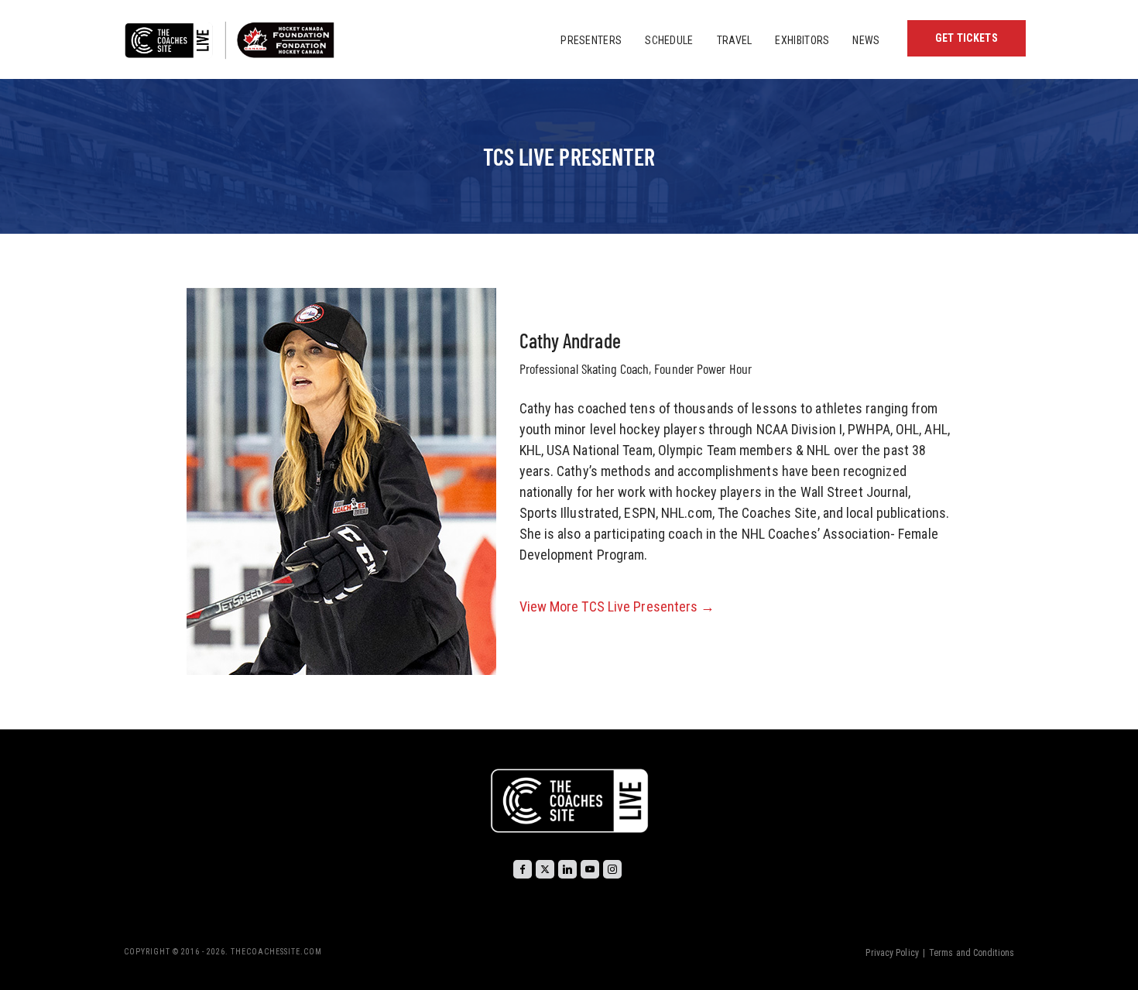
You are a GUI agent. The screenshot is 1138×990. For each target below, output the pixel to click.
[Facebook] (522, 869)
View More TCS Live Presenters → (617, 606)
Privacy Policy (891, 952)
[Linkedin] (567, 869)
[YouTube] (590, 869)
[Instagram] (612, 869)
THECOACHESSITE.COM (276, 951)
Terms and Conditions (971, 952)
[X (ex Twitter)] (545, 869)
